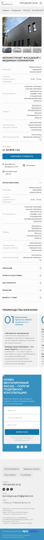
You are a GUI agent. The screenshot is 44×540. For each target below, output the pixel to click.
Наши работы (10, 475)
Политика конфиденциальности (13, 537)
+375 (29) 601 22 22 (28, 3)
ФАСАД (26, 10)
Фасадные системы (31, 469)
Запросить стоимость (22, 156)
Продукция (16, 10)
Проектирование (11, 469)
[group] (22, 32)
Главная (5, 10)
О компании (26, 475)
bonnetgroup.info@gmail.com (17, 496)
